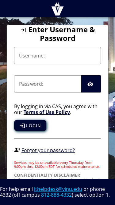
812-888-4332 (56, 194)
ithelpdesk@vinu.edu (58, 189)
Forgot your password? (48, 150)
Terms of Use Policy (47, 112)
